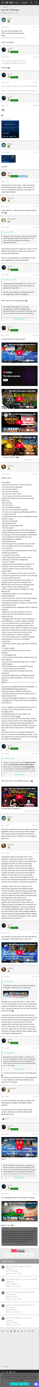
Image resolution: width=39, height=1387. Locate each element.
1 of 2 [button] (14, 1251)
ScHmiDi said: (7, 758)
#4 (37, 105)
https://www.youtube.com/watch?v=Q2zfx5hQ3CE (19, 91)
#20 (36, 1194)
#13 (36, 825)
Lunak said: (7, 981)
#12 (36, 753)
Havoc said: (7, 232)
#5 (37, 152)
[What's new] (31, 2)
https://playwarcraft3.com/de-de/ (13, 38)
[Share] (34, 27)
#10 (36, 335)
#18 (36, 1096)
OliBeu (5, 13)
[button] (7, 1372)
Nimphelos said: (8, 280)
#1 (37, 27)
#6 (37, 181)
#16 (36, 977)
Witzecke (14, 1271)
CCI (4, 1372)
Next (20, 1251)
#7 (37, 206)
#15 (36, 933)
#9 (37, 275)
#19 (36, 1134)
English (13, 1372)
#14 (36, 853)
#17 (36, 1048)
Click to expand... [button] (19, 319)
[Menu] (2, 2)
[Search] (36, 2)
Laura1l (8, 1271)
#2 (37, 57)
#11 (36, 474)
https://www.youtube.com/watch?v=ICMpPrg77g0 (19, 86)
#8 (37, 227)
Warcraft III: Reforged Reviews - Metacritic (18, 1229)
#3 (37, 82)
